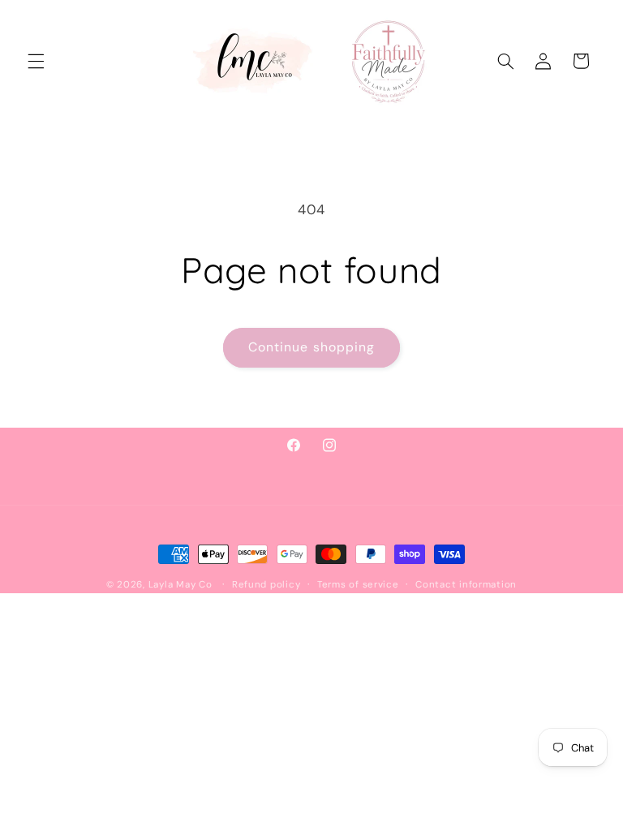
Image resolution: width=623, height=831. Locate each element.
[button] (35, 61)
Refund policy (266, 585)
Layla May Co (180, 585)
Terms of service (358, 585)
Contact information (466, 585)
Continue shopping (311, 346)
